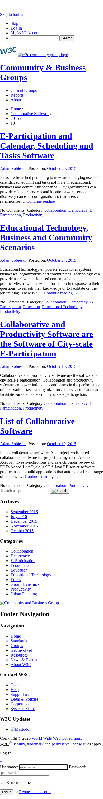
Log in (6, 792)
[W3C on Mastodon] (21, 729)
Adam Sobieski (13, 168)
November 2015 (24, 526)
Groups (17, 645)
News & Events (24, 660)
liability (19, 744)
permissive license (67, 744)
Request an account (35, 792)
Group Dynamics (25, 584)
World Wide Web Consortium (56, 738)
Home (16, 109)
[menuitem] (57, 38)
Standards (19, 641)
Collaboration (55, 210)
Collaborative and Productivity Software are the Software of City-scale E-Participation (46, 339)
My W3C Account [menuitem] (26, 33)
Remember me (18, 782)
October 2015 (22, 531)
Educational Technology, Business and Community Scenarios (46, 237)
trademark (35, 744)
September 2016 (24, 512)
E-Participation (23, 560)
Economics (20, 565)
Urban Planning (24, 594)
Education (31, 307)
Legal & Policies (24, 699)
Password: (77, 767)
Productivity (33, 215)
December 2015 (24, 521)
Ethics (16, 579)
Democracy (77, 210)
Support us (20, 694)
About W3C (21, 664)
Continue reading (43, 201)
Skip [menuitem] (14, 23)
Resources (19, 655)
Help (15, 689)
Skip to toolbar (12, 14)
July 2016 (19, 516)
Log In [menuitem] (16, 28)
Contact (17, 685)
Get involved (21, 650)
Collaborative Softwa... (30, 113)
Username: (9, 767)
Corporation (21, 704)
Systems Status (23, 708)
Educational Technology (62, 307)
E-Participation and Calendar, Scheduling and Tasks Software (46, 145)
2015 (15, 118)
